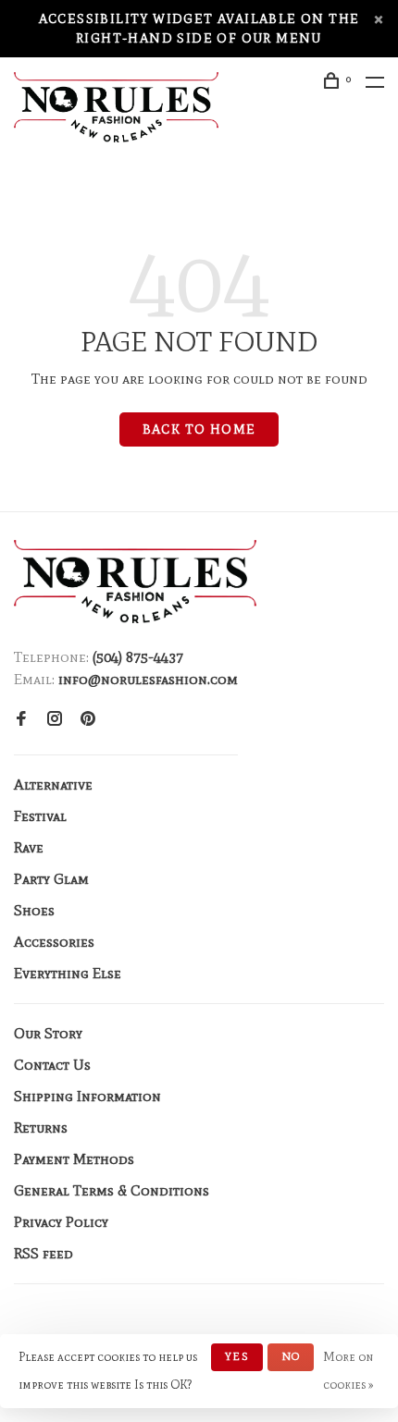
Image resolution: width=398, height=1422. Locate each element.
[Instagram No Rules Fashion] (54, 720)
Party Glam (51, 879)
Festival (40, 816)
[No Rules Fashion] (135, 581)
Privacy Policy (61, 1222)
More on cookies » (348, 1370)
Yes (237, 1356)
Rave (29, 847)
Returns (41, 1127)
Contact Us (52, 1064)
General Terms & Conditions (111, 1190)
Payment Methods (74, 1159)
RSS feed (43, 1253)
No (290, 1356)
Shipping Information (87, 1096)
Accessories (54, 941)
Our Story (48, 1033)
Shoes (34, 910)
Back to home (199, 429)
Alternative (53, 784)
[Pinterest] (88, 720)
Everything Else (67, 973)
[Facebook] (21, 720)
